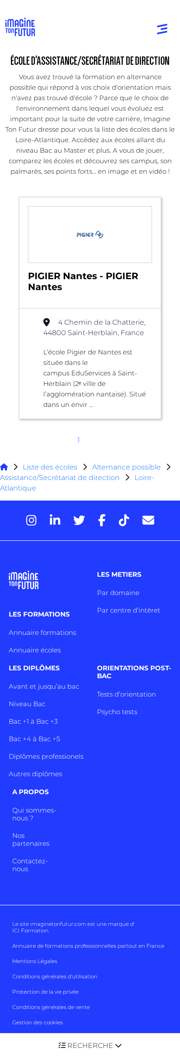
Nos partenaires (30, 839)
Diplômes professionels (46, 756)
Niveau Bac (27, 704)
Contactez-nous (30, 865)
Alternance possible (126, 467)
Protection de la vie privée (45, 991)
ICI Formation (30, 930)
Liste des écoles (50, 467)
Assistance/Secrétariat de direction (60, 477)
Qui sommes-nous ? (34, 814)
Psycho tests (117, 712)
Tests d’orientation (126, 694)
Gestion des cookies (37, 1022)
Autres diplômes (35, 774)
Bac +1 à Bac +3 (33, 721)
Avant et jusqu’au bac (44, 686)
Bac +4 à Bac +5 (34, 739)
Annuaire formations (42, 632)
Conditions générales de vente (51, 1007)
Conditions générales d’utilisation (54, 976)
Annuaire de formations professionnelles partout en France (88, 945)
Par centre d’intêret (128, 610)
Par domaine (118, 593)
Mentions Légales (34, 961)
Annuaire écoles (35, 650)
